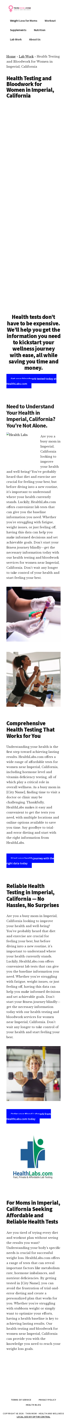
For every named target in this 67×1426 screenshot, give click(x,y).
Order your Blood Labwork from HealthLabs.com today (28, 1116)
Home (11, 56)
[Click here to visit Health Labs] (33, 1159)
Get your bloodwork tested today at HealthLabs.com (31, 381)
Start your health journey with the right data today (30, 860)
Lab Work (26, 56)
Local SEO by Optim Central (33, 1416)
